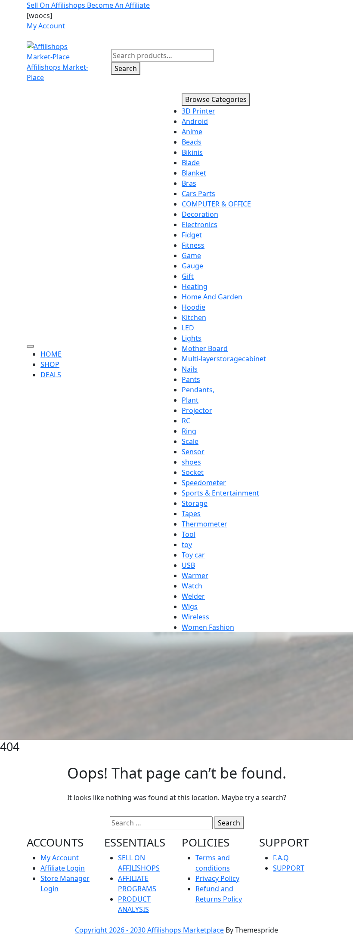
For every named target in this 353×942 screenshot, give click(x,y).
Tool (188, 534)
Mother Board (205, 348)
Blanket (194, 173)
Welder (193, 596)
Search (126, 68)
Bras (189, 183)
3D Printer (198, 111)
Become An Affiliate (118, 5)
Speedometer (204, 482)
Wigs (190, 606)
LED (188, 327)
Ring (189, 431)
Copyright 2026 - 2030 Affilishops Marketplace (149, 930)
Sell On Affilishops (57, 5)
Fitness (193, 245)
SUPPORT (288, 868)
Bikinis (192, 152)
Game (191, 255)
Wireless (195, 617)
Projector (197, 410)
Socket (193, 472)
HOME (51, 354)
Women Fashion (208, 627)
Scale (190, 441)
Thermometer (204, 524)
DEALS (50, 374)
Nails (190, 369)
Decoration (200, 214)
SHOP (49, 364)
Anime (192, 131)
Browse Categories (216, 99)
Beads (191, 142)
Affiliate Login (62, 868)
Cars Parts (198, 193)
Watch (192, 586)
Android (195, 121)
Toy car (193, 555)
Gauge (192, 266)
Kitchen (194, 317)
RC (186, 420)
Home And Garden (212, 297)
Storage (194, 503)
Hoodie (193, 307)
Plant (190, 400)
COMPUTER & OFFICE (216, 204)
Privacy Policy (217, 878)
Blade (191, 162)
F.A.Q (281, 857)
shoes (191, 462)
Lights (191, 338)
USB (188, 565)
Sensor (193, 451)
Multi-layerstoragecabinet (224, 358)
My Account (59, 857)
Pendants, (198, 389)
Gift (188, 276)
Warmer (195, 575)
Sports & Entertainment (220, 493)
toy (187, 544)
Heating (194, 286)
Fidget (192, 235)
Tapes (191, 513)
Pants (191, 379)
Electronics (199, 224)
